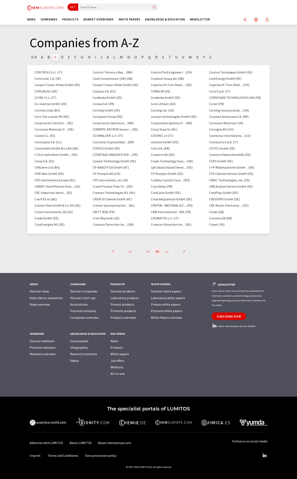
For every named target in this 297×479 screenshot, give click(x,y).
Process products (122, 304)
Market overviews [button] (98, 19)
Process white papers (165, 304)
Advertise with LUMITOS (46, 443)
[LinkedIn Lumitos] (264, 456)
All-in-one (118, 374)
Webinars (117, 367)
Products (117, 347)
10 (167, 252)
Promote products (123, 311)
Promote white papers (166, 311)
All (71, 7)
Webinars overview (42, 354)
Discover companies (84, 291)
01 (130, 252)
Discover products (123, 291)
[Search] (154, 7)
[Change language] (256, 20)
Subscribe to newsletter (46, 298)
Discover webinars (42, 341)
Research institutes (83, 354)
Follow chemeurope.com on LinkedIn (236, 326)
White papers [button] (129, 19)
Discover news (39, 291)
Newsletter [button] (200, 19)
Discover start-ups (83, 298)
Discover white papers (166, 291)
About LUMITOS (81, 443)
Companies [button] (49, 19)
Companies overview (84, 317)
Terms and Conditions (63, 456)
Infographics (79, 347)
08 (148, 252)
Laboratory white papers (168, 298)
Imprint (35, 456)
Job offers (117, 361)
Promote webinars (43, 347)
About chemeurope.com (114, 443)
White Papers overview (166, 317)
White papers (120, 354)
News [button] (31, 19)
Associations (79, 304)
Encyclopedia (79, 341)
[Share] (245, 20)
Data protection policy (100, 456)
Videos (74, 361)
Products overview (123, 317)
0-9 (34, 57)
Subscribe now (229, 316)
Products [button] (70, 19)
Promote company (83, 311)
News (114, 341)
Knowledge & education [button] (165, 19)
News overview (40, 304)
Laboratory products (125, 298)
